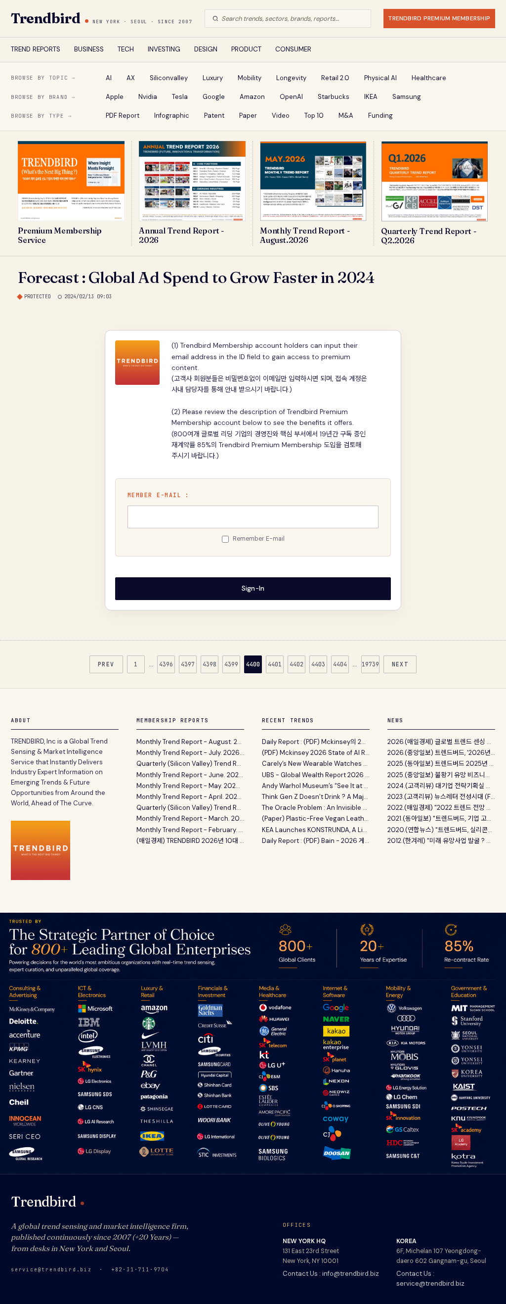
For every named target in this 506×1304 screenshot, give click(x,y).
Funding (380, 115)
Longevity (291, 78)
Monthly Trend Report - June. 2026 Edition (190, 775)
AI (109, 78)
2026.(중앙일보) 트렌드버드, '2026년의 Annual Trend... (441, 752)
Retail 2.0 (335, 78)
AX (130, 78)
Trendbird (45, 18)
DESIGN (205, 49)
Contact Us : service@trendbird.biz (430, 1278)
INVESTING (164, 49)
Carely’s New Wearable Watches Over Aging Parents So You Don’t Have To (316, 763)
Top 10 (314, 115)
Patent (214, 115)
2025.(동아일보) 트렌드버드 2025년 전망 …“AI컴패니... (441, 763)
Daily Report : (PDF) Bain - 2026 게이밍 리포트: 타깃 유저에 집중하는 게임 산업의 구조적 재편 (316, 841)
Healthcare (429, 78)
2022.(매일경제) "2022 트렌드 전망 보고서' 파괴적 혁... (441, 807)
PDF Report (122, 115)
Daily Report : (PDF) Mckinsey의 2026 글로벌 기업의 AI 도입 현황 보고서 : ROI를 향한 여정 (316, 742)
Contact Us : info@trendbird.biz (331, 1273)
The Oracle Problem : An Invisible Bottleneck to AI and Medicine (316, 807)
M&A (345, 115)
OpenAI (291, 97)
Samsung (406, 97)
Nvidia (147, 97)
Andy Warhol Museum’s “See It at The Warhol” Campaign (316, 786)
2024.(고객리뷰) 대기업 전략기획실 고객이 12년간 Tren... (441, 786)
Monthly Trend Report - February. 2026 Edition (190, 830)
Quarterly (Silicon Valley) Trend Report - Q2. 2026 (190, 763)
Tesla (180, 97)
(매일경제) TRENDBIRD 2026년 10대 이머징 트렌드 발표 (190, 841)
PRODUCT (246, 49)
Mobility (249, 78)
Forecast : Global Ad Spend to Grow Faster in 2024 (196, 277)
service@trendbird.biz (51, 1269)
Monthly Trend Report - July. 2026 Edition (190, 752)
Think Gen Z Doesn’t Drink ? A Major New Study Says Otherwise (316, 796)
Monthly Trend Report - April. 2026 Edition (190, 796)
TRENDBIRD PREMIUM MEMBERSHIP (439, 18)
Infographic (171, 115)
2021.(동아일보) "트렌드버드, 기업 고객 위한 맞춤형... (441, 818)
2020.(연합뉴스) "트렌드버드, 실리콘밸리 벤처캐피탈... (441, 830)
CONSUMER (293, 49)
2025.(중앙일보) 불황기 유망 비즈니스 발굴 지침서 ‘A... (441, 775)
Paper (248, 115)
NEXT (400, 664)
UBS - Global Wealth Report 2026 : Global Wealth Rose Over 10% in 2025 (316, 775)
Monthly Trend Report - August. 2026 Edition (190, 742)
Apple (115, 97)
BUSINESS (89, 49)
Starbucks (333, 97)
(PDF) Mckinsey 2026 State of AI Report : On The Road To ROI (316, 752)
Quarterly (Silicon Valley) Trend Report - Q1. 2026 (190, 807)
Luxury (213, 78)
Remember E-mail (259, 539)
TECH (126, 49)
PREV (106, 664)
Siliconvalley (169, 78)
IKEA (371, 97)
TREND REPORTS (35, 49)
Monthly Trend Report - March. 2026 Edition (190, 818)
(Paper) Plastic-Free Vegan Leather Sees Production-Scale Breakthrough (316, 818)
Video (281, 115)
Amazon (252, 97)
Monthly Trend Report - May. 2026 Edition (190, 786)
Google (214, 97)
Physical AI (380, 78)
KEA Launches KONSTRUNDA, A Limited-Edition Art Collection (316, 830)
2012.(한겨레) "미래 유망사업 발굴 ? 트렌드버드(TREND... (441, 841)
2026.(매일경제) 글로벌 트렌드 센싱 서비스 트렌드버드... (441, 742)
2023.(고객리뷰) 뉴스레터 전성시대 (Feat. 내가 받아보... (441, 796)
